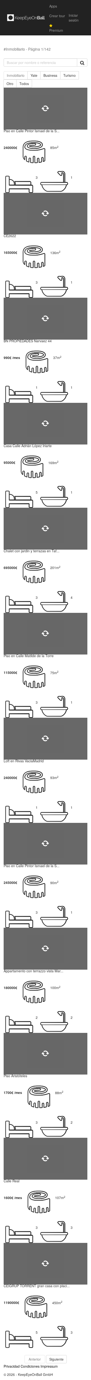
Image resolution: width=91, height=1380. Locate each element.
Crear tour (57, 15)
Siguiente (56, 1359)
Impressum (49, 1366)
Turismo (69, 75)
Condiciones (30, 1366)
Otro (10, 83)
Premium (56, 30)
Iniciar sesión (74, 18)
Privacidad (12, 1366)
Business (50, 75)
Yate (34, 75)
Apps (53, 6)
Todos (24, 83)
